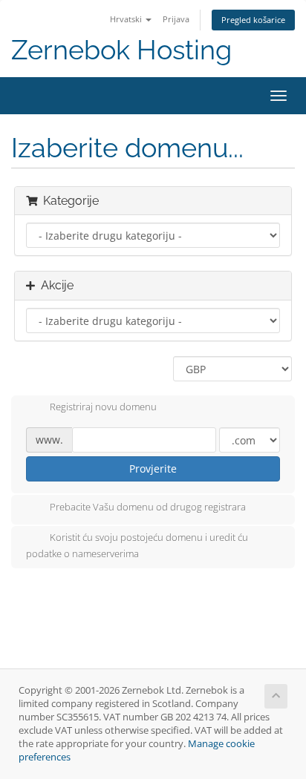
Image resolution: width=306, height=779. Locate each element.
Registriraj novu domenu (103, 407)
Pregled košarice (253, 19)
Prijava (176, 18)
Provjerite (153, 468)
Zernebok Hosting (121, 50)
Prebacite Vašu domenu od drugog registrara (148, 506)
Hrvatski (127, 18)
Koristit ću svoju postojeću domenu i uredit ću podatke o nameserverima (137, 545)
